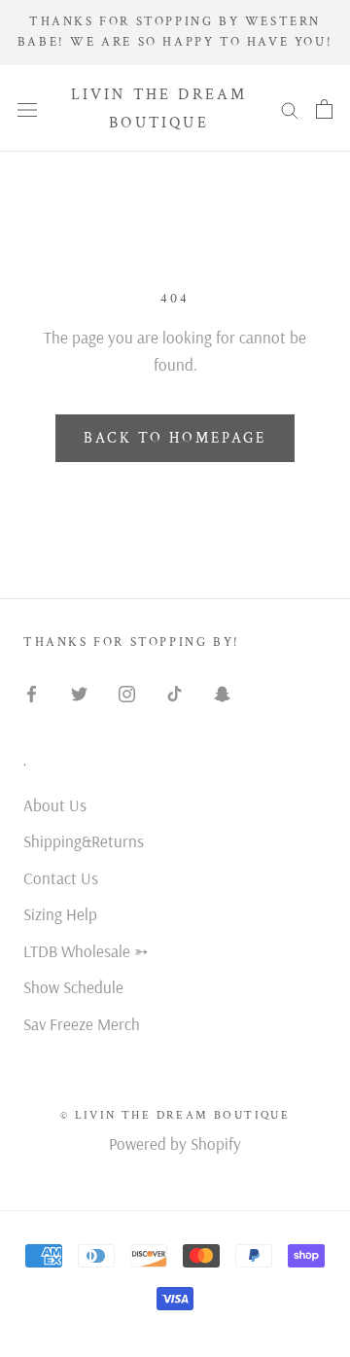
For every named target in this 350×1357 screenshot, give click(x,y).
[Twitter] (79, 691)
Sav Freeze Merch (81, 1024)
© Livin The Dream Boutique (175, 1115)
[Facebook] (31, 691)
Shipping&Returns (83, 841)
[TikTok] (174, 691)
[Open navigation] (27, 108)
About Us (55, 805)
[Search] (289, 108)
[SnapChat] (222, 691)
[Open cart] (324, 108)
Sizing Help (60, 914)
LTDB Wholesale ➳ (85, 951)
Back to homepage (175, 438)
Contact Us (60, 878)
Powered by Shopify (175, 1143)
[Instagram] (127, 691)
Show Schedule (73, 987)
